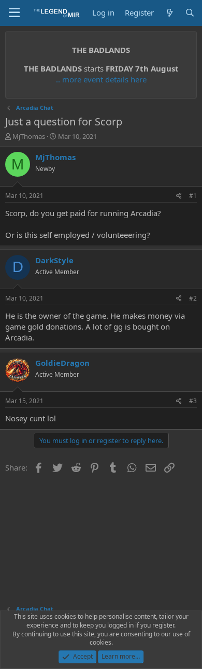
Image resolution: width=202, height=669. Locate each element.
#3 (193, 400)
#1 (193, 195)
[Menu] (14, 13)
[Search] (190, 12)
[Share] (178, 196)
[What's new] (169, 12)
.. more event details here (101, 79)
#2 (193, 298)
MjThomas (28, 136)
